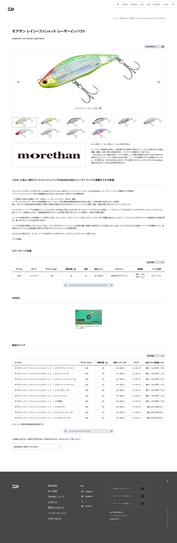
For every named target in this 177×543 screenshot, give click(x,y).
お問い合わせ (55, 518)
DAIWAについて (56, 496)
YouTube (88, 506)
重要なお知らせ (56, 507)
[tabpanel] (88, 82)
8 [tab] (50, 133)
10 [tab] (101, 133)
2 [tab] (50, 122)
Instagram (89, 491)
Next (158, 82)
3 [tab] (75, 122)
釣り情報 (52, 491)
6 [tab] (152, 122)
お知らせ (52, 502)
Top (115, 18)
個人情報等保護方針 (117, 512)
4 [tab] (101, 122)
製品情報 (123, 18)
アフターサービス (57, 513)
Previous (18, 82)
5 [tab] (127, 122)
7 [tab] (24, 133)
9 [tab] (75, 133)
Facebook (89, 496)
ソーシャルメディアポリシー (119, 515)
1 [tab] (24, 122)
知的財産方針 (114, 519)
